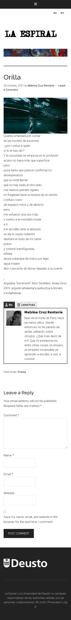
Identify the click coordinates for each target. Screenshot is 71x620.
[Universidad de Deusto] (25, 566)
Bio (10, 304)
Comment (11, 415)
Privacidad (54, 602)
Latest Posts (28, 304)
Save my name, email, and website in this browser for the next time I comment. (31, 519)
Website (9, 493)
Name (9, 455)
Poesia (22, 371)
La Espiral (36, 32)
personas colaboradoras (19, 602)
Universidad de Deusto (36, 593)
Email (8, 474)
